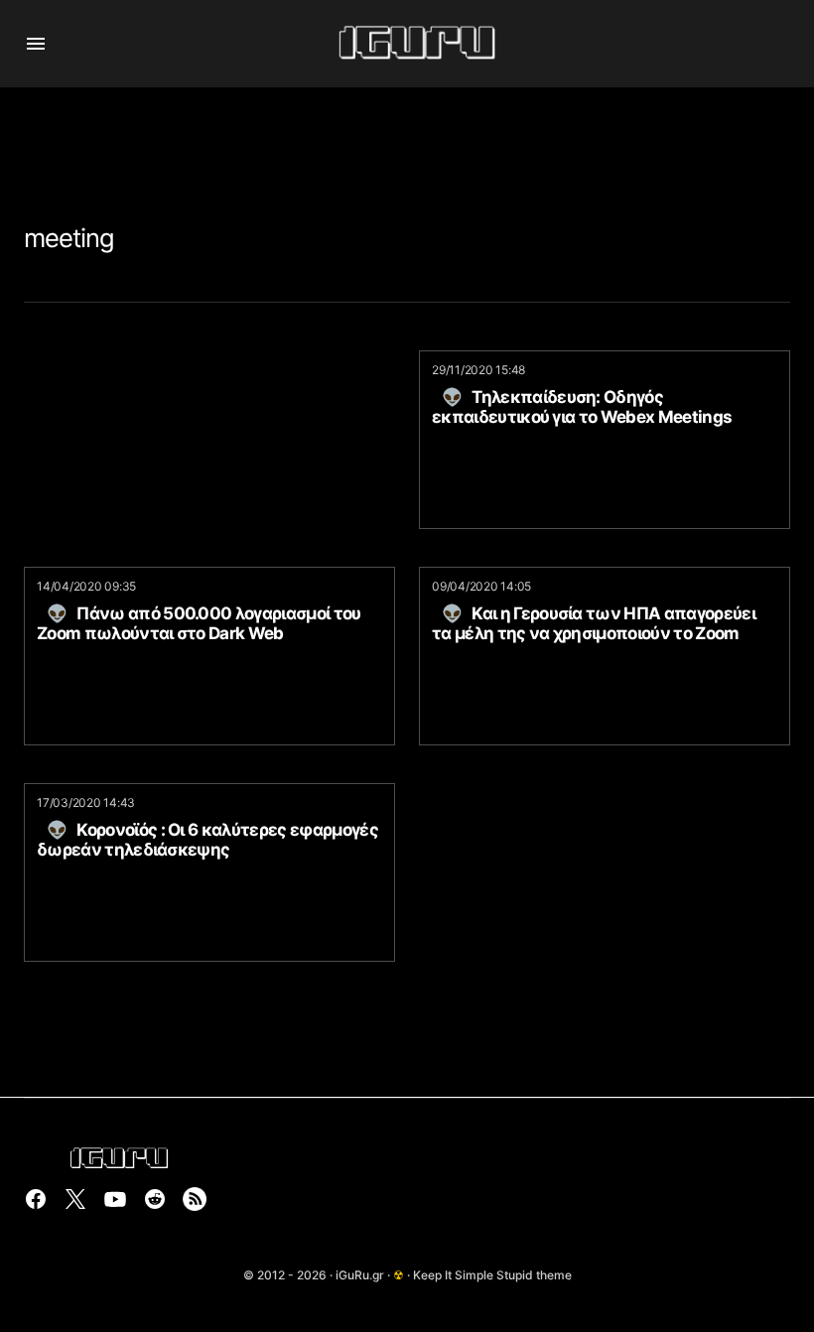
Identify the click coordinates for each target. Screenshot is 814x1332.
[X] (75, 1199)
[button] (36, 44)
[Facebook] (36, 1199)
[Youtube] (115, 1199)
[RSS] (194, 1199)
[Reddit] (155, 1199)
